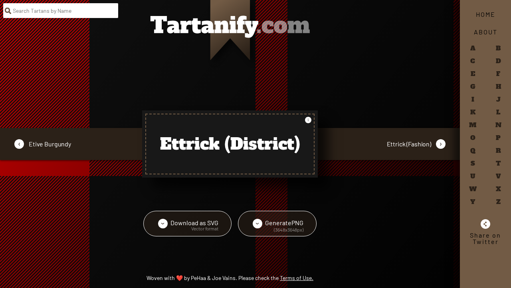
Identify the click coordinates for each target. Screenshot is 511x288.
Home (485, 14)
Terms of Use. (296, 277)
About (485, 32)
